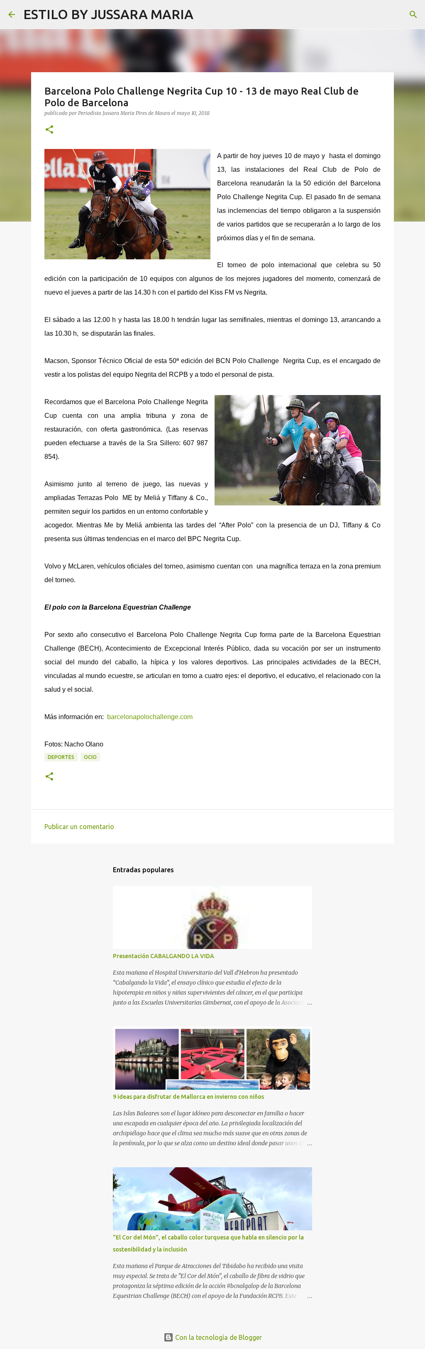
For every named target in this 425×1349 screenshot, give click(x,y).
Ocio (90, 757)
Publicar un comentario (79, 826)
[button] (49, 130)
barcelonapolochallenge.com (150, 716)
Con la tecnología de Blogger (217, 1337)
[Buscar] (205, 14)
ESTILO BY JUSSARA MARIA (108, 14)
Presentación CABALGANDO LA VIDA (163, 956)
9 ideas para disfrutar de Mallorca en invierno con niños (188, 1096)
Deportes (61, 757)
